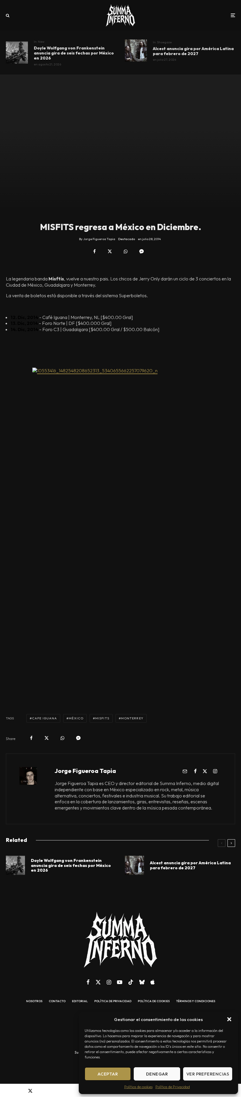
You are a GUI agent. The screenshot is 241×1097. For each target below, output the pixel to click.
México (76, 718)
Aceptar (108, 1074)
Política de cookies (138, 1087)
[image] (17, 53)
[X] (98, 982)
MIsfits (102, 718)
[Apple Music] (153, 982)
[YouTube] (119, 982)
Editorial (80, 1001)
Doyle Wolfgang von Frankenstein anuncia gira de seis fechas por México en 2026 (74, 53)
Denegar (157, 1074)
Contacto (57, 1001)
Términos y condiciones (195, 1001)
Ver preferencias (207, 1074)
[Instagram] (109, 982)
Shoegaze (164, 42)
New (41, 41)
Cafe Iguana (44, 718)
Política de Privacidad (172, 1087)
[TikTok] (130, 982)
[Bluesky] (142, 982)
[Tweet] (110, 251)
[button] (229, 1019)
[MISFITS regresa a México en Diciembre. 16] (120, 507)
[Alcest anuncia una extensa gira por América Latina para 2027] (136, 50)
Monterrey (132, 718)
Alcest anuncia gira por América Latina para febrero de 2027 (193, 51)
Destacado (126, 239)
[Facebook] (88, 982)
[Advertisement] (120, 681)
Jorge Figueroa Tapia (85, 770)
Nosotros (34, 1001)
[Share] (94, 251)
